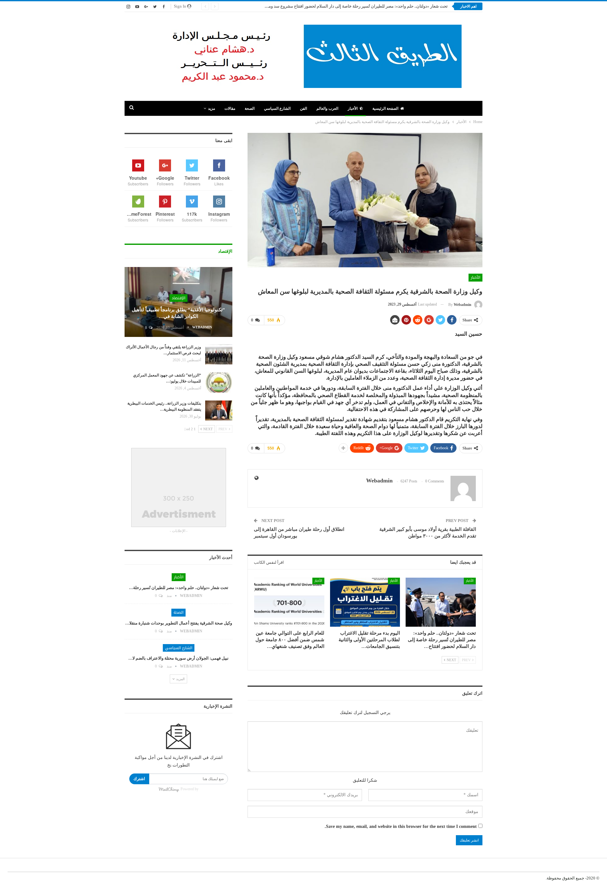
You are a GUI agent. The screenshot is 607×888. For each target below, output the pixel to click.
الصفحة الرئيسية (385, 108)
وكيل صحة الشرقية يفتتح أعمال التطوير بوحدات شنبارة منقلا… (178, 623)
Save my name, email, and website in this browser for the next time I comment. (401, 826)
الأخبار (353, 108)
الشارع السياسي (277, 108)
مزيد (211, 108)
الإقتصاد (178, 298)
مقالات (229, 108)
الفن (303, 108)
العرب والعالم (327, 108)
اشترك (139, 778)
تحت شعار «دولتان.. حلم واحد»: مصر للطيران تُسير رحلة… (178, 587)
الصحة (249, 108)
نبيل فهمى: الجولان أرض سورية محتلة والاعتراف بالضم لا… (178, 658)
